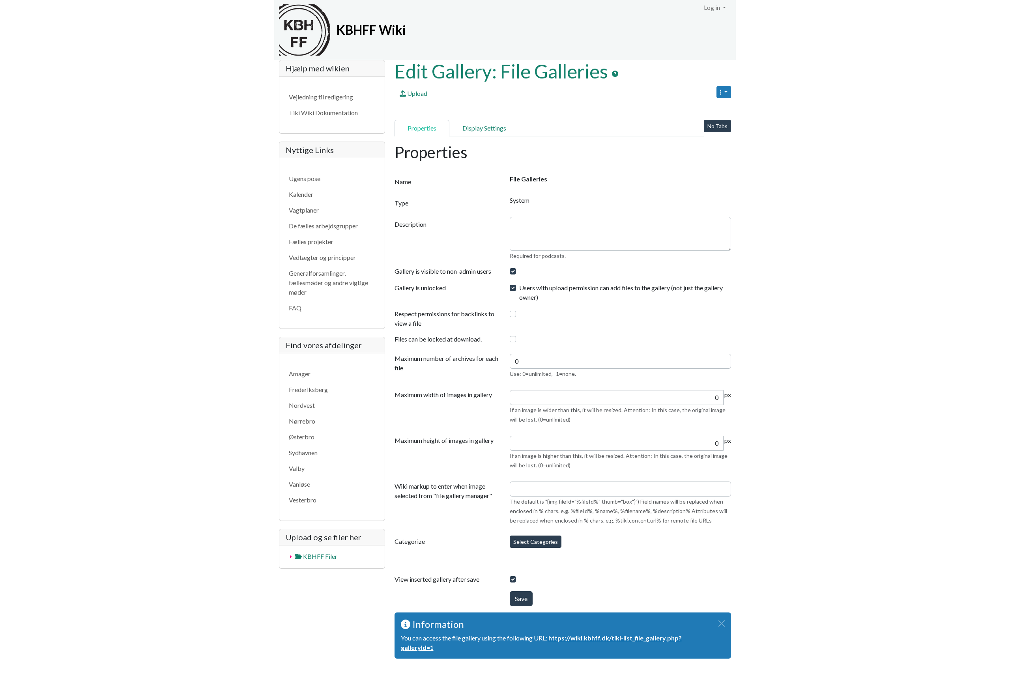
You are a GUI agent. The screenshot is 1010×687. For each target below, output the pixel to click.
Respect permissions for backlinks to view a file (444, 318)
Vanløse (299, 484)
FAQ (295, 308)
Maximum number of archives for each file (446, 363)
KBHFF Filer (319, 556)
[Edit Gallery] (615, 73)
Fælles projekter (311, 241)
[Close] (721, 623)
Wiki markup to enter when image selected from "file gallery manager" (443, 490)
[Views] (723, 92)
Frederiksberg (308, 389)
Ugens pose (304, 178)
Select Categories (535, 541)
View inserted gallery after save (437, 579)
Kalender (301, 194)
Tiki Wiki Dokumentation (323, 112)
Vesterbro (302, 500)
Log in (712, 7)
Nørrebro (302, 421)
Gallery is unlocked (420, 287)
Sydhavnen (303, 452)
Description (410, 224)
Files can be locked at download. (438, 339)
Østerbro (301, 437)
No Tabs (717, 126)
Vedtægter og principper (322, 257)
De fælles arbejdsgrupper (323, 226)
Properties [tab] (422, 128)
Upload (416, 93)
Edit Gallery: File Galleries (503, 71)
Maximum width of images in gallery (443, 394)
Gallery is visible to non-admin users (443, 271)
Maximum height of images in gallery (444, 440)
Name (403, 181)
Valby (297, 468)
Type (401, 203)
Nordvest (302, 405)
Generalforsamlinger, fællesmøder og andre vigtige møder (328, 282)
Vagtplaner (304, 210)
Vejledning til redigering (321, 97)
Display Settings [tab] (484, 128)
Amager (299, 373)
